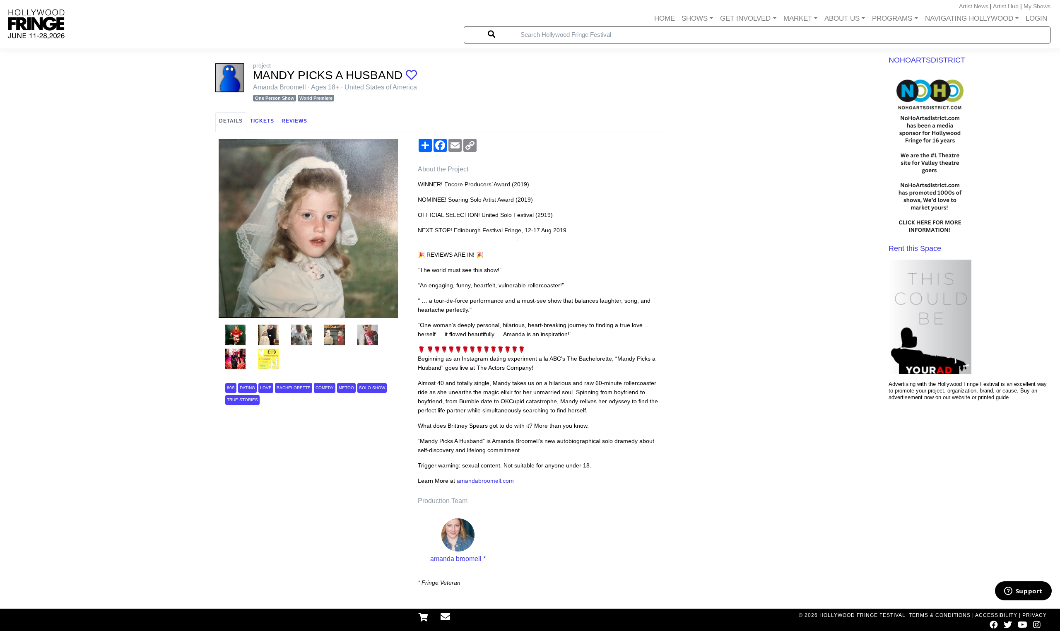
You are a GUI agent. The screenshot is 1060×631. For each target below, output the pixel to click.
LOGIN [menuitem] (1036, 18)
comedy (325, 387)
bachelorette (294, 387)
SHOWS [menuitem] (695, 18)
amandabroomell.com (485, 480)
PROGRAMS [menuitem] (892, 18)
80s (231, 387)
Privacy (1034, 615)
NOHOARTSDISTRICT (927, 60)
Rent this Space (915, 248)
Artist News (973, 6)
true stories (242, 399)
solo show (372, 387)
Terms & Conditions (940, 615)
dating (247, 387)
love (266, 387)
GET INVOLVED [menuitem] (745, 18)
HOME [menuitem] (664, 18)
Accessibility (996, 615)
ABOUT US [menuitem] (842, 18)
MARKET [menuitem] (797, 18)
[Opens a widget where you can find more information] (1023, 591)
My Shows (1037, 6)
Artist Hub (1006, 6)
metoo (346, 387)
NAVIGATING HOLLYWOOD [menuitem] (969, 18)
